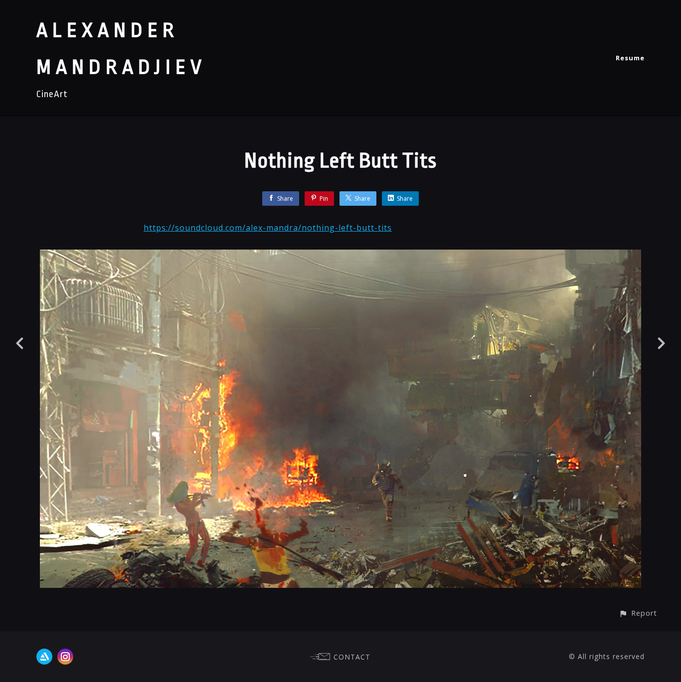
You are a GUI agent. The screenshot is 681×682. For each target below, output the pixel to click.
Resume (630, 57)
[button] (638, 613)
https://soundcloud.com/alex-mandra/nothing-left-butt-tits (268, 227)
